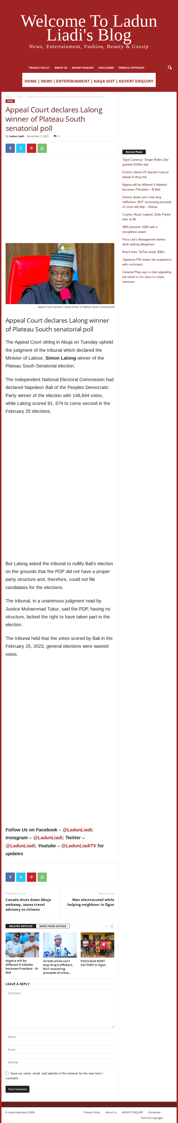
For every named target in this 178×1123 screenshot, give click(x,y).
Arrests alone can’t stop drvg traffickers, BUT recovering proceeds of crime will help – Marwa (147, 202)
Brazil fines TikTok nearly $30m (143, 252)
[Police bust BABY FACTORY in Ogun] (97, 944)
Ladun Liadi (16, 136)
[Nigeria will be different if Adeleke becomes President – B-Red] (22, 944)
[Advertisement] (60, 171)
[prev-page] (106, 926)
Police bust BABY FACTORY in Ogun (93, 963)
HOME (31, 81)
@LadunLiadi (77, 829)
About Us (60, 67)
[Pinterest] (31, 148)
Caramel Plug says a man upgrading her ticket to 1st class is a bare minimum (146, 277)
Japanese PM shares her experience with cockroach (147, 262)
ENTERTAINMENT (73, 81)
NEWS (46, 81)
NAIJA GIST (104, 81)
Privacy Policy (39, 67)
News (19, 96)
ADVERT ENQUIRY (83, 67)
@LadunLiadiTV (78, 845)
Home (9, 96)
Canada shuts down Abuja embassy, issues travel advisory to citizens (28, 904)
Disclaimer (106, 67)
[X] (20, 148)
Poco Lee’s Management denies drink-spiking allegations (143, 242)
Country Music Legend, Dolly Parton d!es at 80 (146, 217)
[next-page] (112, 926)
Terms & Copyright (131, 67)
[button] (170, 68)
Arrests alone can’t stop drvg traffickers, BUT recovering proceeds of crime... (58, 967)
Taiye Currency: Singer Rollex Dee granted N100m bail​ (145, 162)
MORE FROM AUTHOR (52, 926)
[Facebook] (10, 148)
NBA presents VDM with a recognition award (139, 229)
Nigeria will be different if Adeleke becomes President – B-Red (22, 967)
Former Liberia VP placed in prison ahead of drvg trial (145, 174)
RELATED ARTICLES (20, 926)
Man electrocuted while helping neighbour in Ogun (90, 902)
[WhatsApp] (42, 148)
